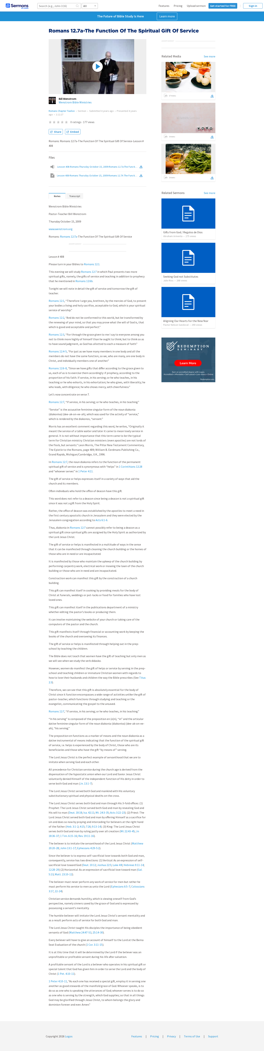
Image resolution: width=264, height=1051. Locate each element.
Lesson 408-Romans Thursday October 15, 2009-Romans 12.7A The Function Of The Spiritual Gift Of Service (98, 175)
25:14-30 (98, 932)
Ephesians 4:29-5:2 (88, 848)
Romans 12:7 (89, 271)
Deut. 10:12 (89, 865)
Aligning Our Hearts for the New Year (185, 321)
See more (209, 56)
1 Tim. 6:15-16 (68, 836)
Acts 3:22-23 (117, 812)
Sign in (253, 6)
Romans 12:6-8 (58, 368)
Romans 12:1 (91, 264)
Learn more (167, 16)
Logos (68, 1036)
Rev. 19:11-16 (86, 836)
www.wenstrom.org (61, 229)
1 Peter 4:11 (85, 471)
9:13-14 (96, 826)
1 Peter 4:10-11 (58, 981)
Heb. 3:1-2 (72, 826)
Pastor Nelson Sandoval (176, 324)
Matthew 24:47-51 (80, 932)
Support (213, 1036)
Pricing (178, 6)
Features (164, 6)
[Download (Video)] (142, 175)
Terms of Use (192, 1036)
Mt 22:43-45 (128, 831)
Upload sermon (196, 6)
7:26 (88, 826)
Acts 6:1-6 (101, 520)
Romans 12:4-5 (58, 351)
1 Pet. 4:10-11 (66, 973)
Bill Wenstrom (67, 98)
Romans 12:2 (56, 317)
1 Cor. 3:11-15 (95, 944)
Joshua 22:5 (104, 865)
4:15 (82, 826)
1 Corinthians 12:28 (130, 466)
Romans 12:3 (56, 334)
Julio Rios (168, 280)
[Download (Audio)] (142, 166)
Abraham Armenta (172, 236)
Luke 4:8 (117, 865)
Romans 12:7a (68, 236)
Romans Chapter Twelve (62, 111)
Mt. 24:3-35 (102, 812)
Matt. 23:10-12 (63, 874)
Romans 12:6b (84, 281)
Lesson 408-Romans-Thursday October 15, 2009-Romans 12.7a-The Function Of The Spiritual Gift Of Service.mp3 (98, 166)
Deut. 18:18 (75, 812)
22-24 (58, 891)
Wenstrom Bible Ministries (75, 102)
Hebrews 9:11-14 (134, 865)
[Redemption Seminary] (188, 360)
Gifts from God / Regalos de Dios (183, 232)
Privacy (171, 1036)
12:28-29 (54, 869)
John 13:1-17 (68, 848)
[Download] (212, 96)
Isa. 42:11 (88, 812)
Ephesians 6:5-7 (120, 886)
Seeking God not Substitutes (180, 276)
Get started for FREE (223, 6)
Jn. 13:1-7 (85, 783)
